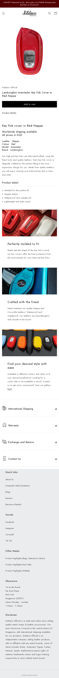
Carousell (9, 534)
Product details (9, 112)
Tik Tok (8, 540)
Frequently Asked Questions (17, 485)
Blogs (7, 492)
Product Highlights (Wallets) (17, 570)
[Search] (50, 13)
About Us (9, 479)
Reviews (8, 498)
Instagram (9, 528)
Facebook (9, 522)
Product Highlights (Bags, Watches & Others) (25, 558)
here (10, 388)
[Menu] (3, 13)
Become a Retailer (13, 504)
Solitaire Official (32, 675)
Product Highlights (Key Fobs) (18, 564)
